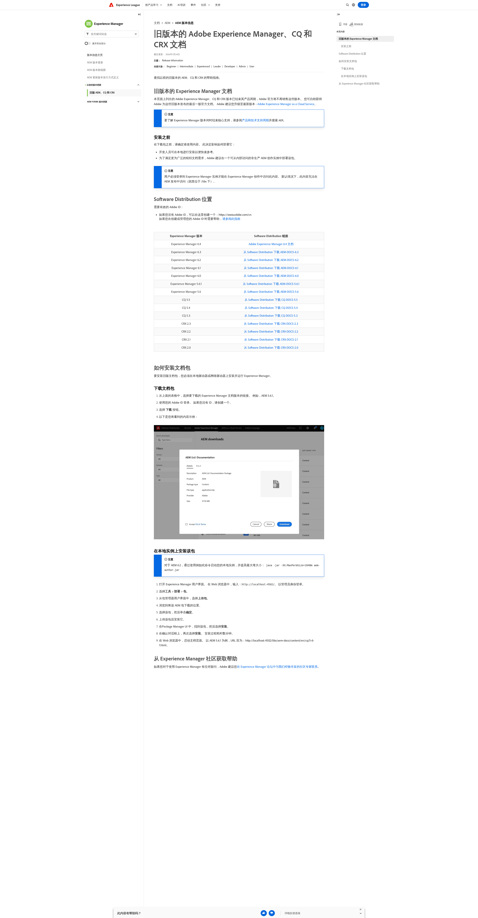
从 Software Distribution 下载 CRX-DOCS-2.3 (271, 323)
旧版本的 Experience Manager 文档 (358, 38)
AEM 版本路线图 (96, 70)
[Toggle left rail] (139, 15)
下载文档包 (347, 68)
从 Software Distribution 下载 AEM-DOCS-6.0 (271, 276)
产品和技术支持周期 (255, 120)
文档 (157, 23)
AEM (167, 23)
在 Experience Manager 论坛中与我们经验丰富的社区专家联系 (277, 666)
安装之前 (346, 46)
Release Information (172, 60)
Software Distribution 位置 (352, 53)
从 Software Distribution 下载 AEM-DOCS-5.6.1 (271, 284)
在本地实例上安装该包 (354, 76)
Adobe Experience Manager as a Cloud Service (285, 104)
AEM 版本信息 (184, 23)
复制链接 (358, 24)
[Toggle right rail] (338, 15)
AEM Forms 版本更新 (97, 101)
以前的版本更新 (94, 85)
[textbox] (112, 34)
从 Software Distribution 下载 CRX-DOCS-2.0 (271, 347)
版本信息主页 (95, 55)
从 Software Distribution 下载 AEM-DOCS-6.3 (271, 252)
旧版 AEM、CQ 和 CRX (102, 92)
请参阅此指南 (231, 219)
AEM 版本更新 (95, 62)
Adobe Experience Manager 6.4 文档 (271, 244)
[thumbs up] (264, 913)
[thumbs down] (272, 913)
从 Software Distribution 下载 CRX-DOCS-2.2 (271, 331)
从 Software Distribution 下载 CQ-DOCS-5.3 (271, 315)
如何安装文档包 (348, 61)
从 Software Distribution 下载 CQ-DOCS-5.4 (271, 308)
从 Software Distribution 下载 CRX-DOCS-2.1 (271, 339)
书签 (345, 24)
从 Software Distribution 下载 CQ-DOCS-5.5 (271, 300)
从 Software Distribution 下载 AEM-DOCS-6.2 (271, 260)
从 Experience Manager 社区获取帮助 (359, 83)
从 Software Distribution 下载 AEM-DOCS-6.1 (271, 268)
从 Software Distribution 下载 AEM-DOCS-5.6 (271, 291)
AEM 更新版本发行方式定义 (103, 77)
